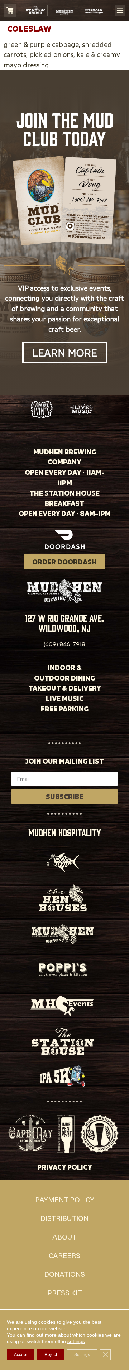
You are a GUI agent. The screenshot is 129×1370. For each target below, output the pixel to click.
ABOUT (64, 1236)
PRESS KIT (64, 1292)
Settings (82, 1354)
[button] (120, 10)
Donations (64, 1274)
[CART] (10, 10)
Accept (20, 1354)
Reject (50, 1354)
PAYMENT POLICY (64, 1199)
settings (76, 1341)
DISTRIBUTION (64, 1218)
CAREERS (64, 1255)
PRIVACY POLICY (64, 1167)
